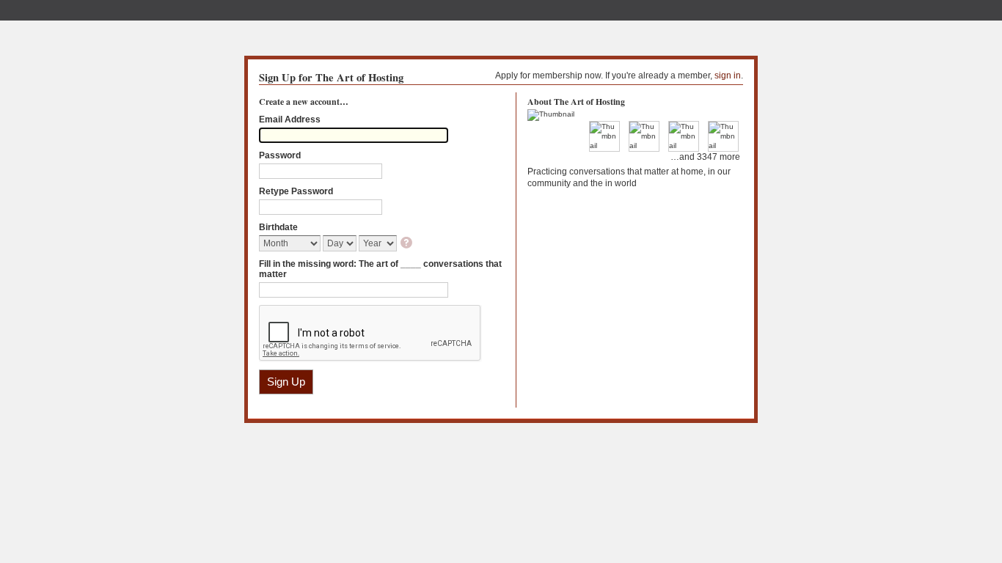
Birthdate (278, 227)
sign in (727, 75)
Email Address (290, 119)
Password (280, 155)
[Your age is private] (407, 244)
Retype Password (296, 191)
